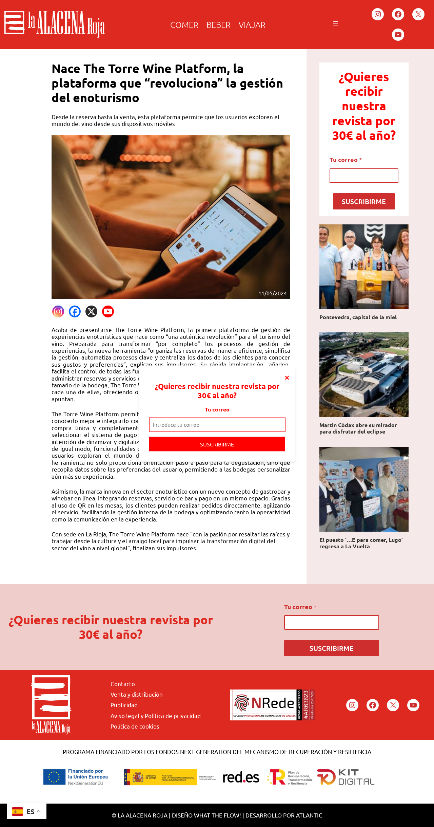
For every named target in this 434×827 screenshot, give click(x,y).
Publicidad (124, 704)
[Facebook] (75, 311)
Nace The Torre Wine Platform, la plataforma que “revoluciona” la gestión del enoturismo (167, 83)
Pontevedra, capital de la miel (358, 316)
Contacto (123, 683)
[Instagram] (58, 311)
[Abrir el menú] (335, 24)
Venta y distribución (137, 694)
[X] (91, 311)
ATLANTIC (309, 815)
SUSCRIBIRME (217, 443)
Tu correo (217, 409)
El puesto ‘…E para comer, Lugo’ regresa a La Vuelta (361, 543)
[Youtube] (108, 311)
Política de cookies (135, 726)
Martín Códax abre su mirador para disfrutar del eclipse (358, 428)
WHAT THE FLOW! (217, 815)
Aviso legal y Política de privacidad (156, 715)
